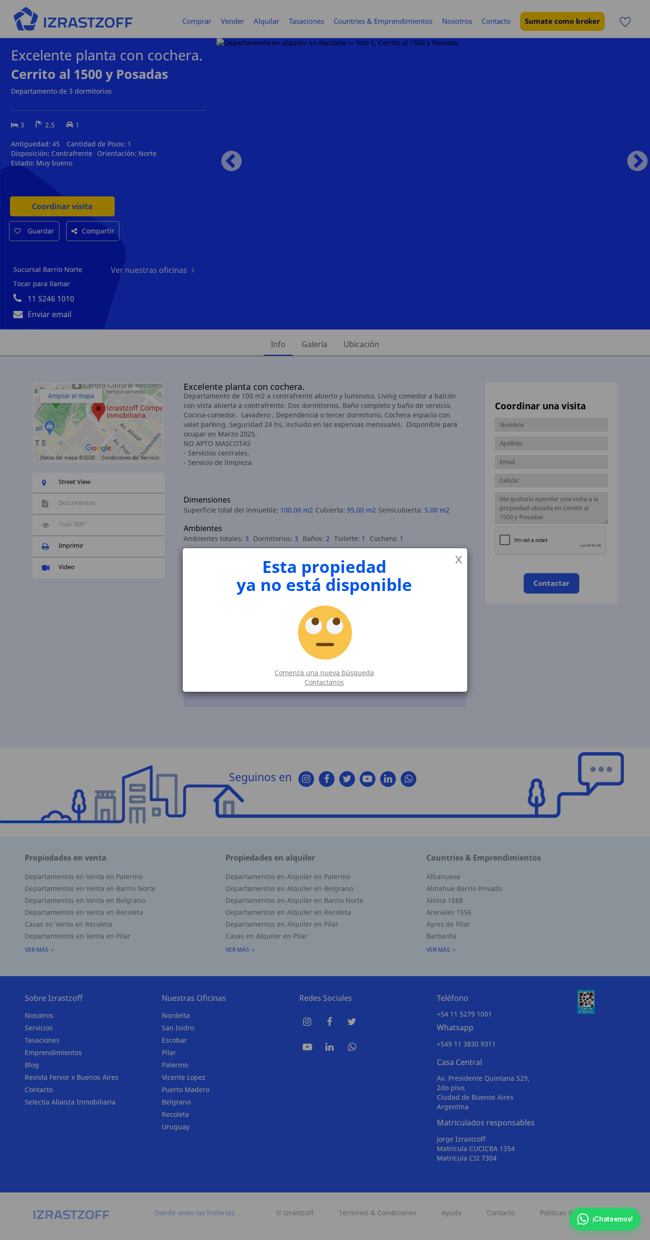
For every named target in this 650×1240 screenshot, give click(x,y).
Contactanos (324, 682)
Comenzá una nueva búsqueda (324, 672)
